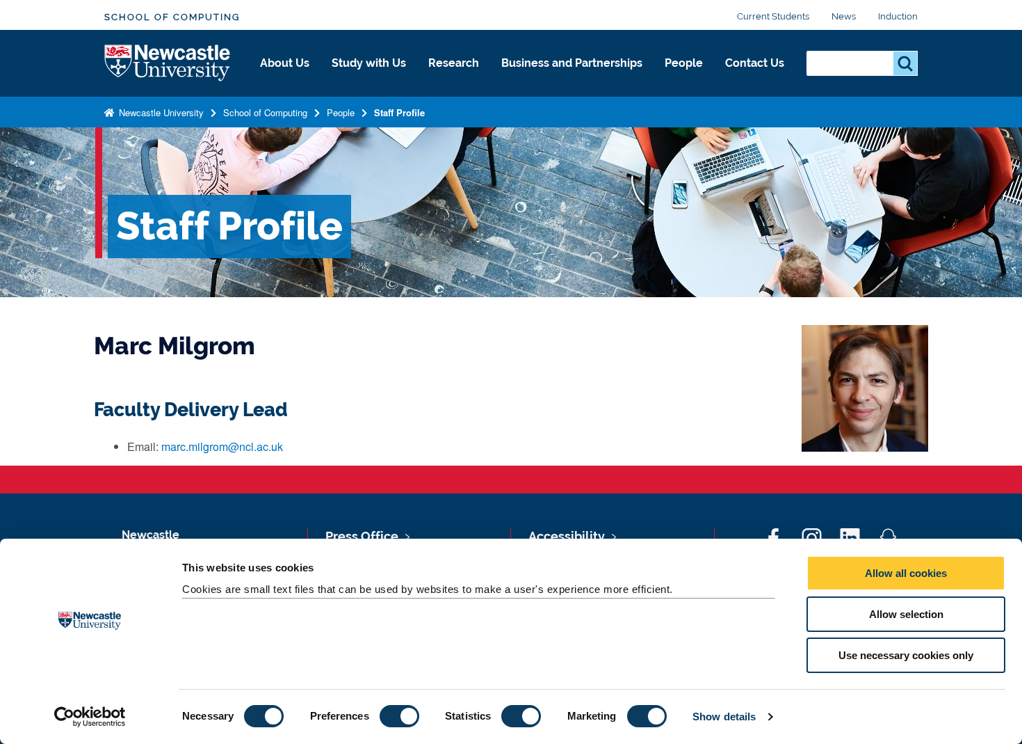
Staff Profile (399, 112)
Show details (724, 716)
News (844, 16)
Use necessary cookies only (905, 655)
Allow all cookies (906, 573)
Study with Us (369, 63)
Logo (168, 64)
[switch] (399, 716)
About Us (284, 63)
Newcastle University (160, 112)
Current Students (773, 16)
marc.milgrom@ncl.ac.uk (222, 446)
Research (453, 63)
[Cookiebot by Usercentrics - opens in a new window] (90, 716)
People (684, 63)
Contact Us (754, 63)
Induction (898, 16)
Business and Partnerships (571, 63)
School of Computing (172, 17)
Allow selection (906, 614)
